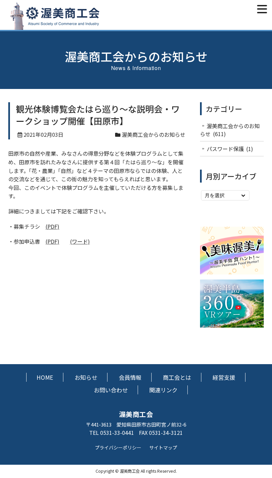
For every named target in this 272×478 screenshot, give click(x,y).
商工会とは (177, 377)
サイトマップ (163, 447)
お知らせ (86, 377)
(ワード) (80, 241)
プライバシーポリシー (118, 447)
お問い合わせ (111, 390)
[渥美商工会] (54, 26)
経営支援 (224, 377)
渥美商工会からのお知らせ (153, 134)
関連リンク (163, 390)
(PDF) (52, 226)
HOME (44, 377)
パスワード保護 (225, 149)
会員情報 (130, 377)
